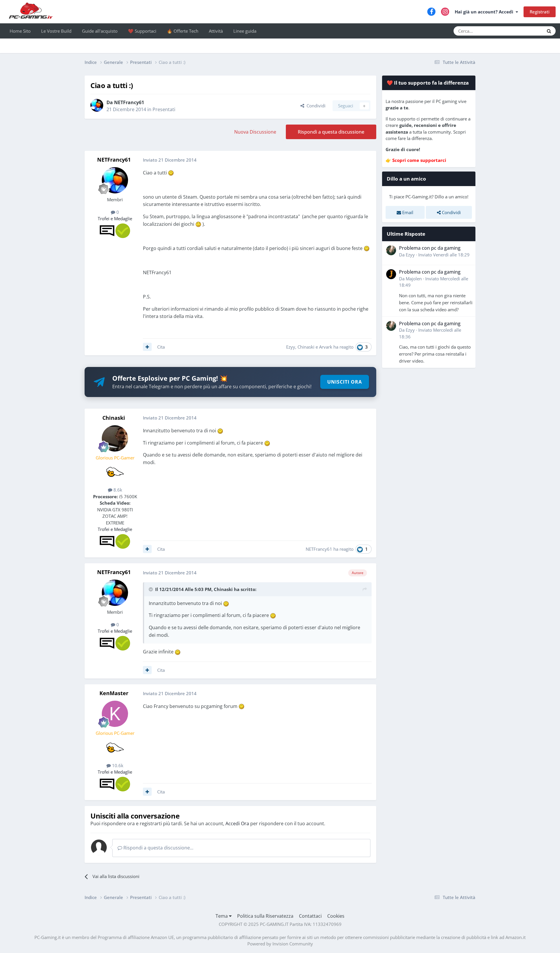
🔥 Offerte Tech (182, 31)
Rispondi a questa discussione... (157, 847)
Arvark (325, 347)
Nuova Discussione (255, 132)
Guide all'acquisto (100, 31)
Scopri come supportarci (419, 160)
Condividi (315, 106)
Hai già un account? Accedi (485, 12)
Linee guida (244, 31)
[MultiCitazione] (147, 347)
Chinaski (306, 347)
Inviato (444, 255)
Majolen (414, 278)
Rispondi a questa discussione (331, 132)
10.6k (117, 765)
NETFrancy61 (129, 102)
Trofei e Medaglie (115, 218)
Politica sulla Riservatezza (265, 916)
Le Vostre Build (56, 31)
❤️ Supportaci (142, 31)
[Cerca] (549, 31)
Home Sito (20, 31)
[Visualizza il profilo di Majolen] (391, 274)
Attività (216, 31)
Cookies (335, 916)
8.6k (117, 490)
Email (407, 212)
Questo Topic (523, 30)
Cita (161, 347)
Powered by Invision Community (280, 944)
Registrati (540, 12)
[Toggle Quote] (151, 589)
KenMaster (113, 693)
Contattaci (310, 916)
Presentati (164, 109)
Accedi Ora (237, 823)
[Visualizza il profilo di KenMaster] (115, 714)
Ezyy (290, 347)
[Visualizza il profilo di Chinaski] (115, 438)
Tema (222, 916)
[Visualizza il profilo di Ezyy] (391, 250)
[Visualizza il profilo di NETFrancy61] (96, 105)
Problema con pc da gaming (430, 248)
